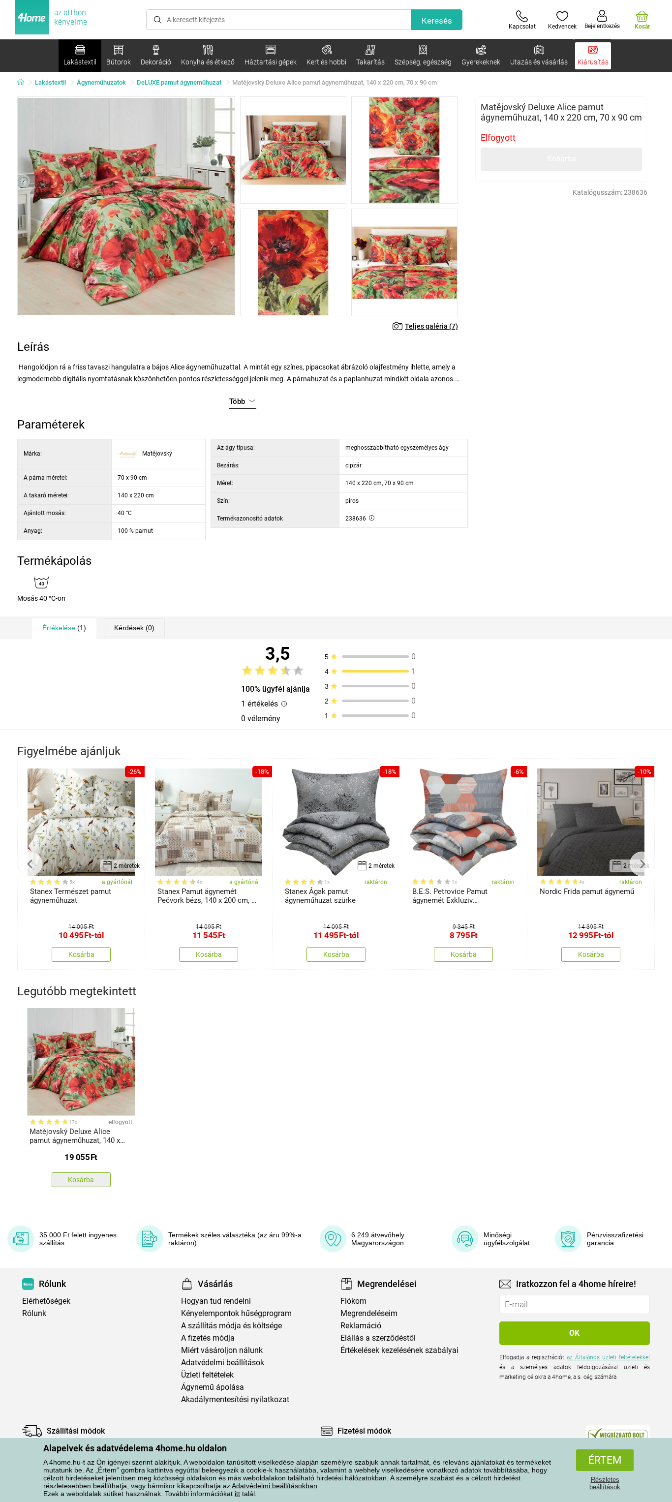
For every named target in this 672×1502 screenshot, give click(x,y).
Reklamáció (360, 1325)
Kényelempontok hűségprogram (236, 1313)
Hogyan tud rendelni (216, 1301)
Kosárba (561, 158)
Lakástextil (50, 82)
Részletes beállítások (604, 1483)
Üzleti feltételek (207, 1375)
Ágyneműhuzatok (101, 82)
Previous (30, 864)
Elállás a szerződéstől (378, 1338)
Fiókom (353, 1301)
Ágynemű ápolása (212, 1387)
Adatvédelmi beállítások (222, 1362)
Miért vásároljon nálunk (222, 1350)
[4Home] (24, 82)
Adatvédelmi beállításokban (274, 1486)
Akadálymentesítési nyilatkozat (235, 1399)
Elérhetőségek (46, 1301)
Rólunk (34, 1313)
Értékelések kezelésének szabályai (399, 1350)
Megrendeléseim (368, 1313)
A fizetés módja (208, 1338)
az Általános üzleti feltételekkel (608, 1357)
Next (642, 864)
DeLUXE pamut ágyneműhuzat (179, 82)
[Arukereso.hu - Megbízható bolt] (618, 1433)
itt (237, 1494)
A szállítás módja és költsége (231, 1325)
